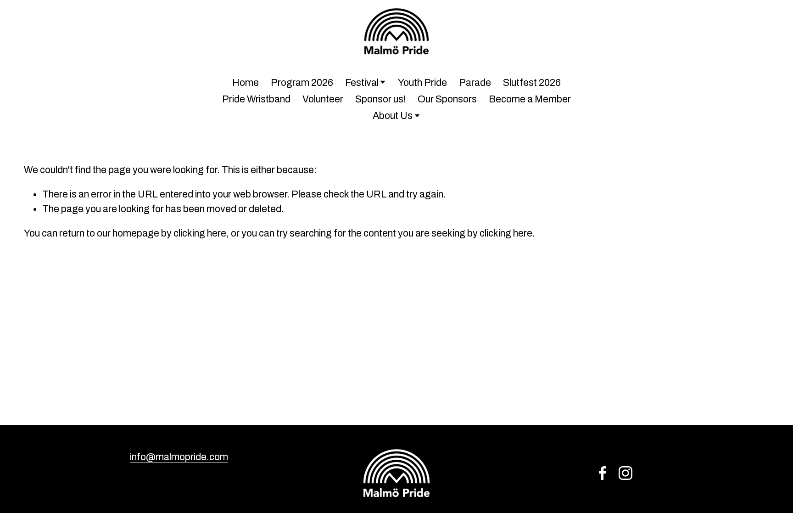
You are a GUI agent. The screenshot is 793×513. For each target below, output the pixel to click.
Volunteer (322, 99)
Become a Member (530, 99)
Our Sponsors (447, 99)
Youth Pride (422, 82)
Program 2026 (302, 82)
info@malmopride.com (179, 456)
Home (245, 82)
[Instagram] (625, 473)
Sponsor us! (380, 99)
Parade (475, 82)
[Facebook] (602, 473)
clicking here (199, 233)
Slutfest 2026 (532, 82)
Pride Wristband (256, 99)
